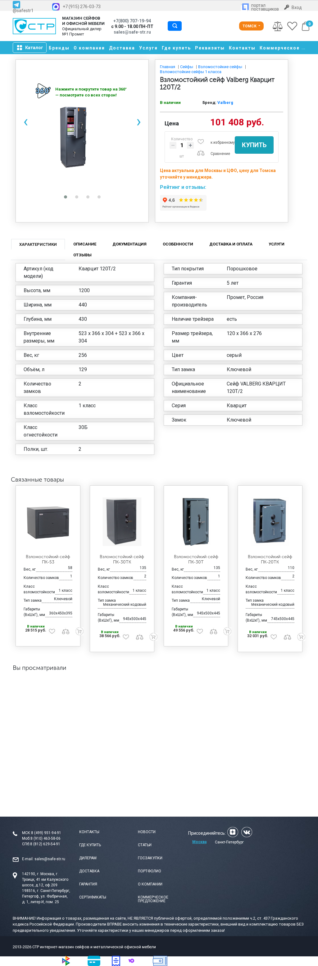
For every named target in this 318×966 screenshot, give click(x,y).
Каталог (34, 47)
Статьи (145, 845)
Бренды (59, 47)
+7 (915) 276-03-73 (82, 6)
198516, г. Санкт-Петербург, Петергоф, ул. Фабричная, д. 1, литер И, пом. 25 (46, 896)
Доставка (122, 47)
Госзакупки (150, 858)
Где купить (176, 47)
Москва (199, 842)
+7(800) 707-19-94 (132, 20)
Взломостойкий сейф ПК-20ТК (270, 559)
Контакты (242, 47)
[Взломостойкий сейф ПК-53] (48, 521)
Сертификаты (92, 897)
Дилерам (88, 858)
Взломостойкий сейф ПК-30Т (196, 559)
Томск (250, 26)
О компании (89, 47)
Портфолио (149, 871)
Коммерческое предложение (153, 899)
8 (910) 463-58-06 (45, 838)
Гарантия (88, 884)
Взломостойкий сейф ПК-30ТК (122, 559)
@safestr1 (23, 10)
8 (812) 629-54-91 (45, 844)
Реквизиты (210, 47)
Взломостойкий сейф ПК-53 (48, 559)
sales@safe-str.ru (49, 859)
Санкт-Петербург (229, 842)
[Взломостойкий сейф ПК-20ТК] (270, 521)
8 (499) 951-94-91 (46, 833)
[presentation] (25, 121)
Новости (147, 832)
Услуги (148, 47)
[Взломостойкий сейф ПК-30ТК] (122, 521)
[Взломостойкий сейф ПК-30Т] (196, 521)
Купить (254, 145)
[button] (65, 197)
